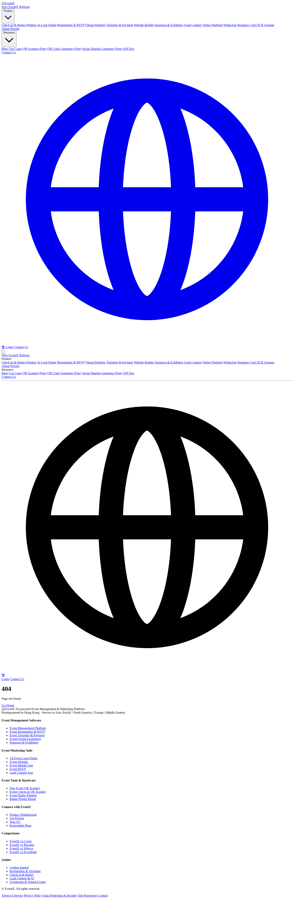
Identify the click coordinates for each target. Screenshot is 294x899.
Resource (9, 32)
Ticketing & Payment (119, 25)
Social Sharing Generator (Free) (102, 48)
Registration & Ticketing (25, 871)
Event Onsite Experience (25, 739)
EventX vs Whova (21, 848)
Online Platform (212, 25)
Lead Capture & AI (22, 878)
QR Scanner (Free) (35, 48)
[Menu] (3, 351)
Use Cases (15, 48)
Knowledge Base (20, 825)
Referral (24, 7)
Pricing (14, 28)
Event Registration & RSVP (27, 731)
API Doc (128, 48)
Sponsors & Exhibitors (169, 25)
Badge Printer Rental (23, 799)
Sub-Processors (87, 895)
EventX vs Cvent (20, 841)
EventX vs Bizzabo (22, 845)
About (6, 28)
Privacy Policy (33, 895)
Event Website (19, 762)
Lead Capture (192, 25)
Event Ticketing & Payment (27, 735)
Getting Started (19, 867)
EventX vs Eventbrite (23, 852)
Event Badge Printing (23, 795)
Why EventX (10, 7)
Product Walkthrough (23, 814)
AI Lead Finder (46, 25)
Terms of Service (12, 895)
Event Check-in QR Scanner (28, 791)
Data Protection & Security (60, 895)
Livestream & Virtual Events (28, 882)
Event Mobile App (21, 765)
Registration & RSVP (70, 25)
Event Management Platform (28, 728)
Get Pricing (17, 818)
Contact (103, 895)
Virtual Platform (95, 25)
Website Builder (144, 25)
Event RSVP (18, 769)
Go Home (8, 705)
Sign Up (15, 822)
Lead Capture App (21, 772)
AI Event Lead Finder (23, 758)
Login (9, 347)
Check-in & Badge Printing (19, 25)
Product (8, 10)
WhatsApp (230, 25)
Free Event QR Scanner (25, 788)
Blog (5, 48)
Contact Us (9, 52)
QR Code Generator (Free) (64, 48)
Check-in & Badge (21, 874)
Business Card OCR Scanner (256, 25)
